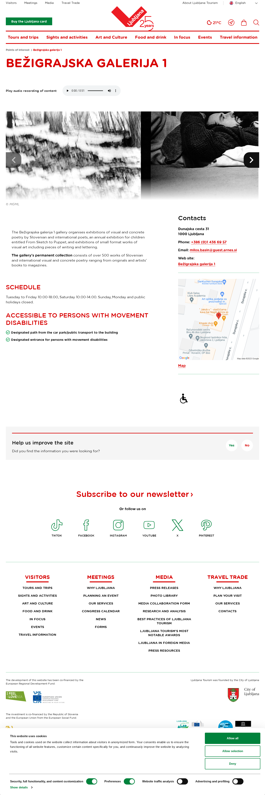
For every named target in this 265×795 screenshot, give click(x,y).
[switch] (129, 781)
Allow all (232, 738)
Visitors (11, 2)
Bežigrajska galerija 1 (196, 264)
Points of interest (17, 49)
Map (182, 366)
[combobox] (244, 3)
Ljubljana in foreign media (164, 643)
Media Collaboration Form (164, 603)
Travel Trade (70, 2)
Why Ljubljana (101, 588)
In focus (182, 37)
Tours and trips (23, 37)
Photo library (164, 595)
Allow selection (232, 751)
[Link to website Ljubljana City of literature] (235, 727)
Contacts (227, 611)
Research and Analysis (164, 611)
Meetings (30, 2)
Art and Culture (111, 37)
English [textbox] (240, 2)
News (101, 619)
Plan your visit (227, 595)
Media (49, 2)
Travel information (238, 37)
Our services (101, 603)
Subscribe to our (132, 493)
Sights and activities (67, 37)
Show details (19, 787)
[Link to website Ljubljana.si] (243, 695)
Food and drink (150, 37)
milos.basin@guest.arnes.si (213, 250)
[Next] (251, 160)
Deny (232, 763)
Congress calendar (101, 611)
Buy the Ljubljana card (29, 21)
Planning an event (101, 595)
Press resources (164, 650)
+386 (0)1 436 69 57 (209, 242)
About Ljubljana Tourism (200, 2)
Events (205, 37)
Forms (101, 627)
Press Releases (164, 588)
